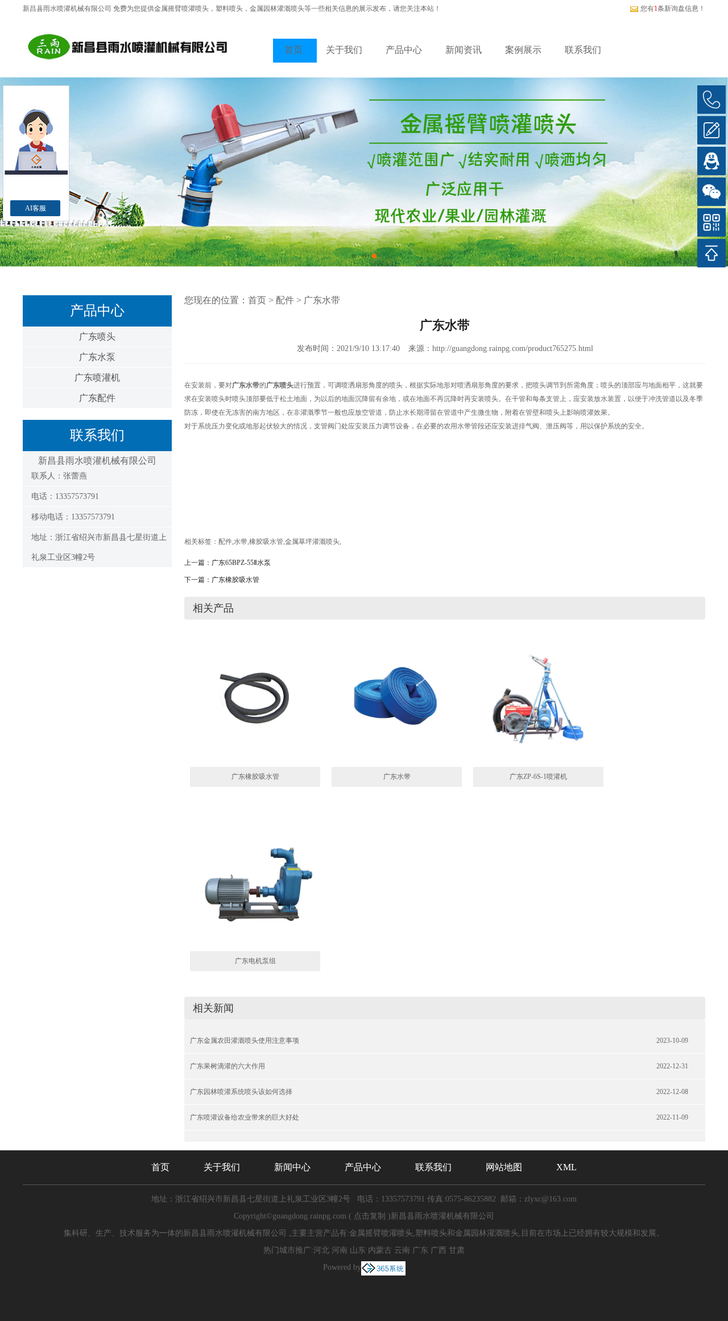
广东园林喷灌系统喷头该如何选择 (241, 1092)
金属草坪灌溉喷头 (312, 542)
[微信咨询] (711, 191)
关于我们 (344, 50)
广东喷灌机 (97, 377)
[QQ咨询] (711, 161)
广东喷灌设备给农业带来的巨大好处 (244, 1117)
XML (566, 1167)
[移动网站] (711, 222)
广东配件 (97, 398)
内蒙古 (380, 1250)
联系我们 (583, 50)
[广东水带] (397, 701)
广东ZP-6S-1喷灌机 (538, 777)
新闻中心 (292, 1167)
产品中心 (404, 50)
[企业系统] (383, 1267)
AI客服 (35, 208)
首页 (293, 50)
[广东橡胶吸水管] (255, 701)
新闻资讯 (463, 50)
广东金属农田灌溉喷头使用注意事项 (244, 1041)
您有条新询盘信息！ (672, 9)
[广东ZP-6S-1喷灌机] (538, 701)
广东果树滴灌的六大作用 (227, 1066)
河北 (321, 1250)
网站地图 (504, 1167)
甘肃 (457, 1250)
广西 (438, 1250)
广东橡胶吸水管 (235, 580)
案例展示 (523, 50)
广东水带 (322, 300)
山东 (358, 1250)
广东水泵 (97, 357)
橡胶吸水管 (266, 542)
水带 (240, 542)
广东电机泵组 (255, 961)
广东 (420, 1250)
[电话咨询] (711, 99)
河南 (340, 1250)
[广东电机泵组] (255, 886)
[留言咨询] (711, 130)
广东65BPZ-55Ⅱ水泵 (241, 563)
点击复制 (370, 1216)
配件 (285, 300)
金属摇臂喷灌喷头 (181, 9)
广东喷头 (97, 336)
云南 (402, 1250)
